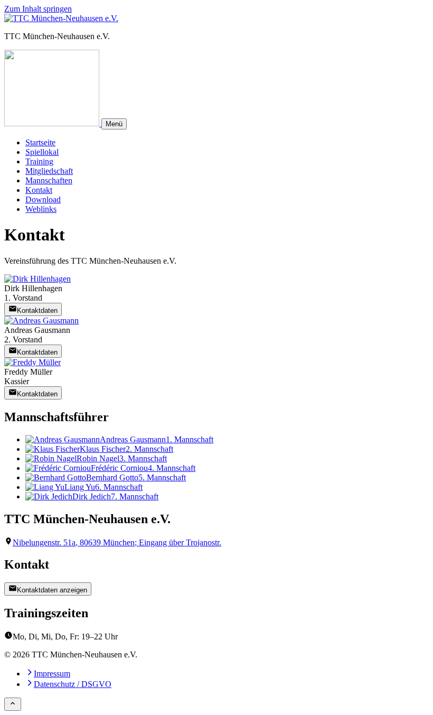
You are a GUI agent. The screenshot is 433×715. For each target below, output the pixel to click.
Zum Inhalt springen (38, 8)
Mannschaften (48, 180)
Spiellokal (42, 151)
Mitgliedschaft (49, 170)
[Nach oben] (12, 704)
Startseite (40, 142)
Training (39, 161)
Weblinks (41, 209)
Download (43, 199)
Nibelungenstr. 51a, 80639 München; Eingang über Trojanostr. (117, 542)
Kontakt (38, 189)
